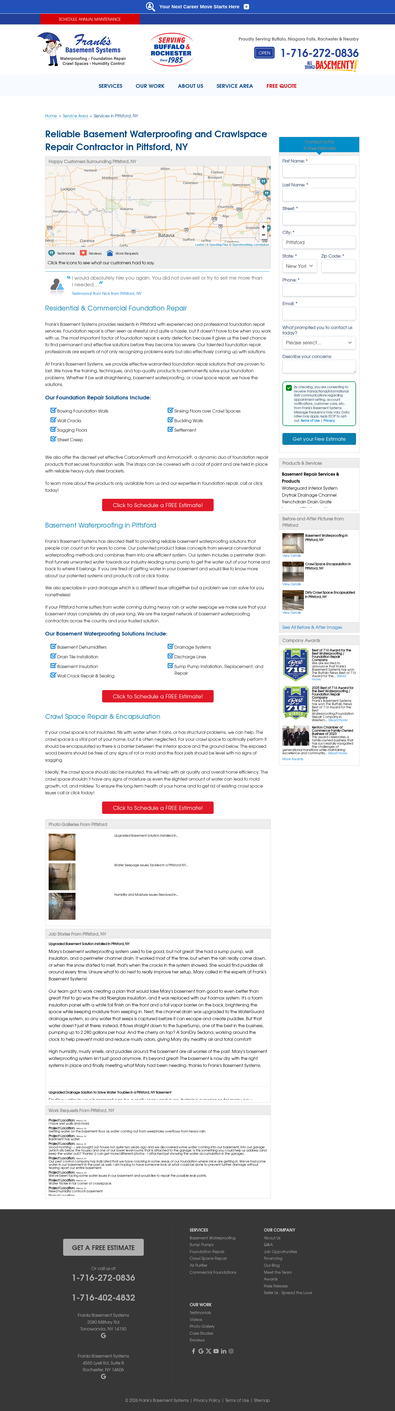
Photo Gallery (202, 1326)
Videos (196, 1319)
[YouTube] (216, 1351)
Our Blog (271, 1265)
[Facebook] (193, 1351)
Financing (273, 1258)
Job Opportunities (280, 1251)
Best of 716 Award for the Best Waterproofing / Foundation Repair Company (331, 655)
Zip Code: (332, 255)
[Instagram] (231, 1351)
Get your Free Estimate (319, 438)
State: (289, 255)
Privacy (329, 420)
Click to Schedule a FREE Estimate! (158, 505)
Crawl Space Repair (208, 1258)
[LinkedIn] (223, 1351)
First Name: (295, 160)
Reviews (197, 1340)
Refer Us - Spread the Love (288, 1292)
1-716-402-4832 (103, 1296)
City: (288, 232)
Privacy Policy (206, 1400)
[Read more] (338, 719)
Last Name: (295, 184)
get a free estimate (103, 1247)
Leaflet (199, 244)
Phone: (291, 279)
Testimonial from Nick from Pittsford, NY (106, 293)
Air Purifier (198, 1265)
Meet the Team (278, 1272)
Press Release (276, 1286)
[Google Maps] (201, 1351)
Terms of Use (310, 420)
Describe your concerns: (307, 356)
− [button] (263, 235)
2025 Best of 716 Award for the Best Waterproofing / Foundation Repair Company (333, 692)
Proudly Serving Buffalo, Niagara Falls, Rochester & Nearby (299, 38)
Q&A (268, 1244)
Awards (271, 1279)
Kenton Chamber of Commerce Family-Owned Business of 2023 (332, 730)
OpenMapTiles (218, 244)
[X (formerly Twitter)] (208, 1351)
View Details (291, 555)
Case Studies (201, 1333)
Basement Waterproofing (212, 1237)
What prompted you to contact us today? (317, 329)
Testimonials (200, 1312)
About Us (272, 1237)
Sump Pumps (201, 1244)
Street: (290, 208)
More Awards (292, 758)
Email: (289, 303)
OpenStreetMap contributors (250, 244)
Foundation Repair (207, 1251)
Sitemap (262, 1400)
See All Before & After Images (312, 627)
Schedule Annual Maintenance (90, 19)
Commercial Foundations (213, 1272)
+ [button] (263, 226)
